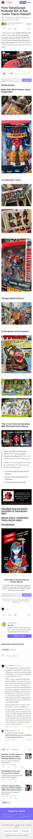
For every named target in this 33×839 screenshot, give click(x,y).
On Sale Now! (8, 524)
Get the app (25, 831)
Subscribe (23, 2)
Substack (7, 835)
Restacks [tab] (13, 649)
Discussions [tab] (15, 749)
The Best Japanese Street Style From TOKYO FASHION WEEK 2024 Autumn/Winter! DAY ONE (12, 788)
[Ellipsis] (30, 665)
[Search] (30, 749)
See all (5, 802)
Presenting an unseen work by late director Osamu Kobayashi (11, 776)
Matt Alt (20, 23)
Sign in (29, 2)
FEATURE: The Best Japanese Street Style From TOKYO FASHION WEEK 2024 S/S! (12, 756)
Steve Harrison (9, 665)
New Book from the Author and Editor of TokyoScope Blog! (14, 511)
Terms (23, 825)
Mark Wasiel (9, 730)
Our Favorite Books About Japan (15, 482)
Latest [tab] (8, 749)
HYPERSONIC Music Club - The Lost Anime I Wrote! (11, 772)
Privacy (18, 825)
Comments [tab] (5, 649)
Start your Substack (12, 831)
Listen (29, 24)
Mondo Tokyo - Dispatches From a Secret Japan (14, 518)
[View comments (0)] (10, 767)
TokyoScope (11, 23)
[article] (16, 760)
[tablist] (9, 649)
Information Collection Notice (19, 601)
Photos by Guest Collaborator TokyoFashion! (10, 761)
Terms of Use (25, 599)
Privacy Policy (16, 602)
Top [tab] (3, 749)
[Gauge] (28, 73)
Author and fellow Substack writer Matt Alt (15, 455)
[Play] (4, 73)
